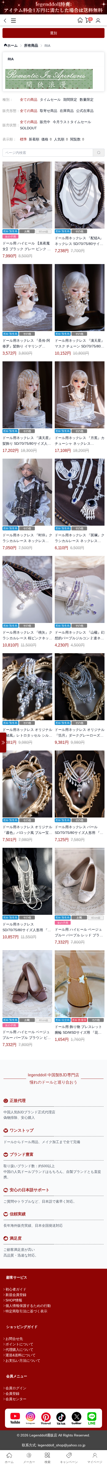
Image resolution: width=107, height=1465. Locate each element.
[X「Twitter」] (76, 1418)
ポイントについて (19, 1344)
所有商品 (31, 45)
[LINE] (91, 1418)
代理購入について (19, 1350)
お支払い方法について (22, 1361)
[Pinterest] (45, 1418)
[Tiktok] (61, 1418)
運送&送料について (20, 1355)
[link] (11, 45)
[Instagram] (30, 1418)
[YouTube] (15, 1418)
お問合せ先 (14, 1339)
